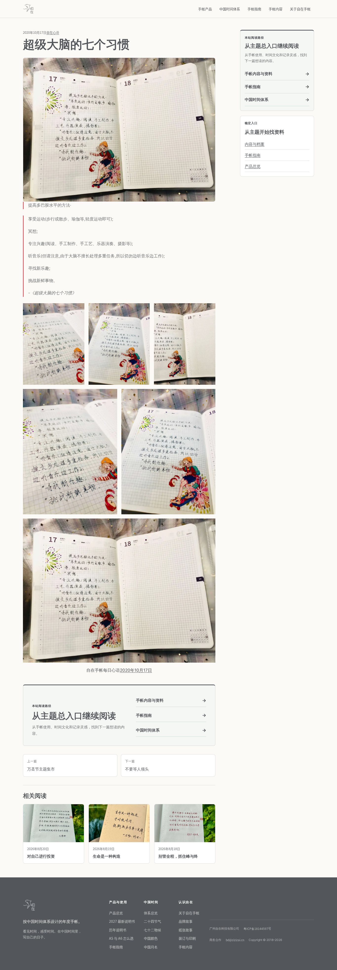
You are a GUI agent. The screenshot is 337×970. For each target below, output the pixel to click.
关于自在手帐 (300, 8)
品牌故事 (185, 921)
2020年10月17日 (136, 670)
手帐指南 (254, 8)
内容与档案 (254, 144)
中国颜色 (151, 938)
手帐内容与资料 (171, 700)
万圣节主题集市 (41, 765)
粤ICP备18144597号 (257, 928)
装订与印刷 (187, 938)
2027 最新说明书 (122, 921)
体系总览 (151, 912)
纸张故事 (185, 929)
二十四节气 (152, 921)
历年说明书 (117, 929)
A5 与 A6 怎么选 (121, 938)
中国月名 (151, 946)
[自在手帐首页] (28, 9)
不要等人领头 (137, 765)
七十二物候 (152, 929)
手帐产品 (205, 8)
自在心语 (52, 32)
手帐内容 (275, 8)
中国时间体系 (229, 8)
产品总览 (253, 166)
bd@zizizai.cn (235, 940)
